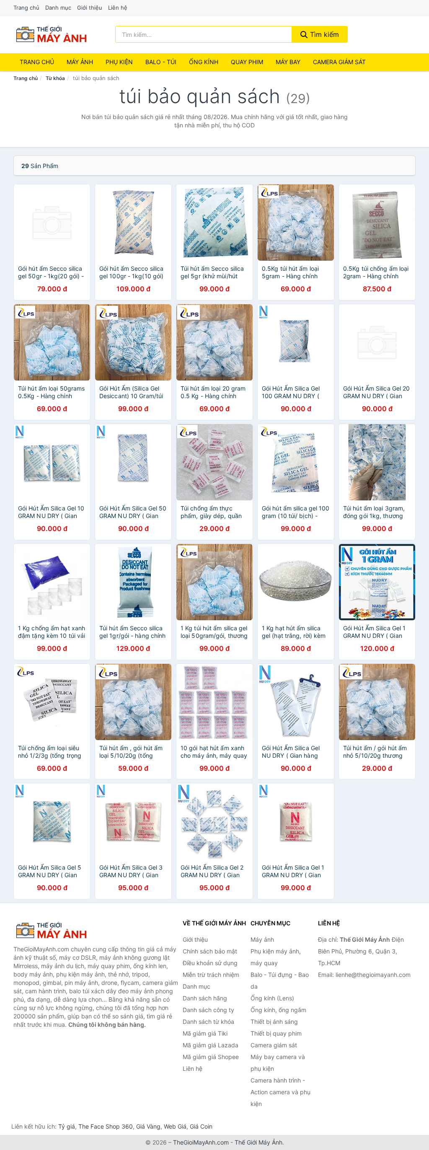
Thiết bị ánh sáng (274, 1021)
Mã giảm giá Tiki (205, 1033)
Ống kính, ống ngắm (278, 1009)
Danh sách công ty (208, 1009)
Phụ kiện (119, 61)
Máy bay (288, 61)
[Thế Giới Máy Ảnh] (55, 930)
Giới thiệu (89, 7)
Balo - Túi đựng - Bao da (280, 980)
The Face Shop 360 (105, 1126)
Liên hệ (117, 7)
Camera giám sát (339, 61)
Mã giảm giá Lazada (210, 1045)
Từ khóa (55, 78)
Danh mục (58, 7)
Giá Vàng (148, 1126)
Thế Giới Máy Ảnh (258, 1142)
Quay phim (247, 61)
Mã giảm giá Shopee (211, 1056)
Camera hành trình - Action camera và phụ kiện (280, 1092)
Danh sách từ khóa (208, 1021)
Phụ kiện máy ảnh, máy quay (276, 957)
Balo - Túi (160, 61)
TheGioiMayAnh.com (201, 1142)
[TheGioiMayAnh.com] (51, 34)
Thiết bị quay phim (276, 1033)
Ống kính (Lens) (272, 998)
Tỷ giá (66, 1126)
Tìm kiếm (323, 34)
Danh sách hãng (205, 998)
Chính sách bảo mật (210, 951)
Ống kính (203, 61)
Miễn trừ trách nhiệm (211, 974)
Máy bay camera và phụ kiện (278, 1062)
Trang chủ (26, 7)
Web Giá (175, 1126)
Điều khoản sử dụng (210, 962)
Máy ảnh (80, 61)
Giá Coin (201, 1126)
